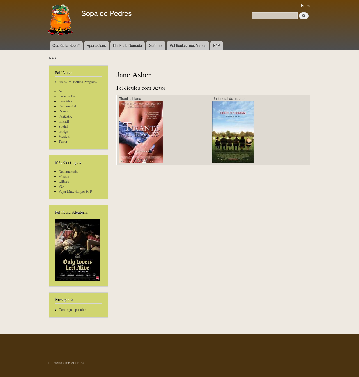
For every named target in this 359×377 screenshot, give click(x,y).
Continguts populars (73, 309)
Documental (67, 106)
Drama (63, 111)
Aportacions (96, 45)
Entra (305, 5)
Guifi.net (156, 45)
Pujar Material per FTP (75, 191)
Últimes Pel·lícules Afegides (76, 81)
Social (63, 126)
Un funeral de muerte (228, 98)
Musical (64, 136)
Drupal (80, 362)
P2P (216, 45)
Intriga (63, 131)
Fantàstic (65, 116)
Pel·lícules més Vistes (188, 45)
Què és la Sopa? (66, 45)
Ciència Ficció (69, 96)
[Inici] (61, 20)
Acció (63, 91)
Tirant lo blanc (130, 98)
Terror (63, 141)
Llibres (64, 181)
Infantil (64, 121)
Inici (52, 58)
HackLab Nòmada (127, 45)
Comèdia (65, 101)
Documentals (68, 171)
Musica (64, 176)
